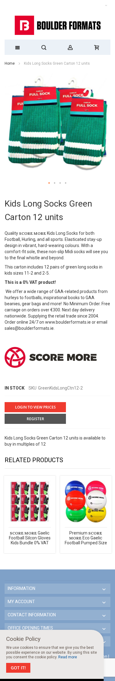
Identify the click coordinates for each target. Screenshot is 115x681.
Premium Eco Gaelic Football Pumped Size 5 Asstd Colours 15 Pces (86, 543)
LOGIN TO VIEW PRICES (35, 407)
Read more (67, 657)
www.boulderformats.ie (68, 322)
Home (10, 63)
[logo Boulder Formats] (57, 25)
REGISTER (35, 418)
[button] (49, 183)
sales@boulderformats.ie (29, 328)
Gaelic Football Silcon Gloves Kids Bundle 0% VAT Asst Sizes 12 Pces (30, 540)
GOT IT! (18, 668)
